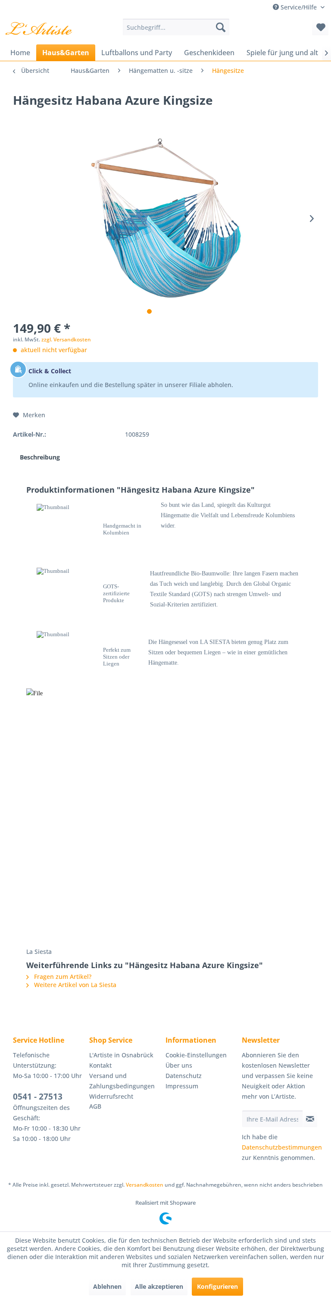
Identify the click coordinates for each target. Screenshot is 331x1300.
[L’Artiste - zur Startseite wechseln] (38, 29)
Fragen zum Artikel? (61, 976)
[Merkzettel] (320, 27)
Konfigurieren (217, 1286)
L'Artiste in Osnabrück (121, 1055)
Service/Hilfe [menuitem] (299, 7)
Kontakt (100, 1065)
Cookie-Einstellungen (196, 1055)
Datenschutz (184, 1076)
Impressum (182, 1086)
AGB (95, 1106)
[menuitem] (176, 27)
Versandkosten (144, 1184)
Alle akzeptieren (159, 1286)
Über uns (179, 1065)
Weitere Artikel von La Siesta (74, 985)
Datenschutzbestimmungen (282, 1147)
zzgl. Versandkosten (66, 339)
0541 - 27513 (37, 1096)
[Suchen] (221, 27)
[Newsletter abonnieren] (310, 1119)
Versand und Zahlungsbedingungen (122, 1081)
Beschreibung (40, 457)
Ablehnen (107, 1286)
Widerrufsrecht (111, 1096)
